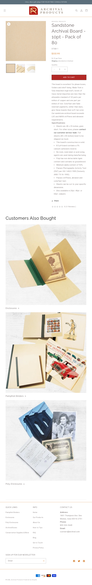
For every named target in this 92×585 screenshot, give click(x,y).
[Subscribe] (43, 561)
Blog (34, 538)
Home (35, 512)
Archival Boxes (11, 527)
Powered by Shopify (30, 580)
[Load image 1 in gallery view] (10, 68)
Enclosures (11, 308)
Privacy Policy (38, 548)
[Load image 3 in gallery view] (30, 68)
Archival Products (17, 580)
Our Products (38, 517)
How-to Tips (38, 527)
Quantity (54, 65)
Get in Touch (38, 543)
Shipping (54, 61)
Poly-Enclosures (14, 484)
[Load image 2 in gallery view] (20, 68)
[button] (4, 10)
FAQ (34, 533)
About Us (36, 522)
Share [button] (56, 201)
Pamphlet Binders (15, 396)
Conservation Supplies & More (17, 533)
